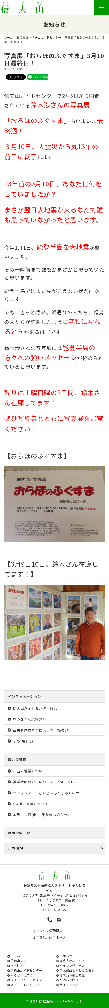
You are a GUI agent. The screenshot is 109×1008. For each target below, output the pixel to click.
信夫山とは (18, 960)
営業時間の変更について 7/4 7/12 (44, 781)
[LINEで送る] (37, 76)
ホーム (8, 37)
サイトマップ (69, 984)
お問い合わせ (69, 980)
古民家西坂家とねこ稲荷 (77, 970)
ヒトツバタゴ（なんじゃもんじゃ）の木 (46, 792)
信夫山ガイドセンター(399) (36, 708)
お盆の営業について (29, 770)
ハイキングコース (72, 965)
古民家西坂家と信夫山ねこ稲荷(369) (43, 729)
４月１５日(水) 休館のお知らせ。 (42, 814)
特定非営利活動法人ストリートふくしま (56, 1001)
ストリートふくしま (25, 984)
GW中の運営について (30, 803)
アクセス (17, 965)
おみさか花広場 (22, 975)
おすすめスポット (72, 960)
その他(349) (23, 741)
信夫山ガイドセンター (46, 37)
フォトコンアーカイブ (26, 980)
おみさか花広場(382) (30, 719)
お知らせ (22, 37)
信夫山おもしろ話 (72, 975)
